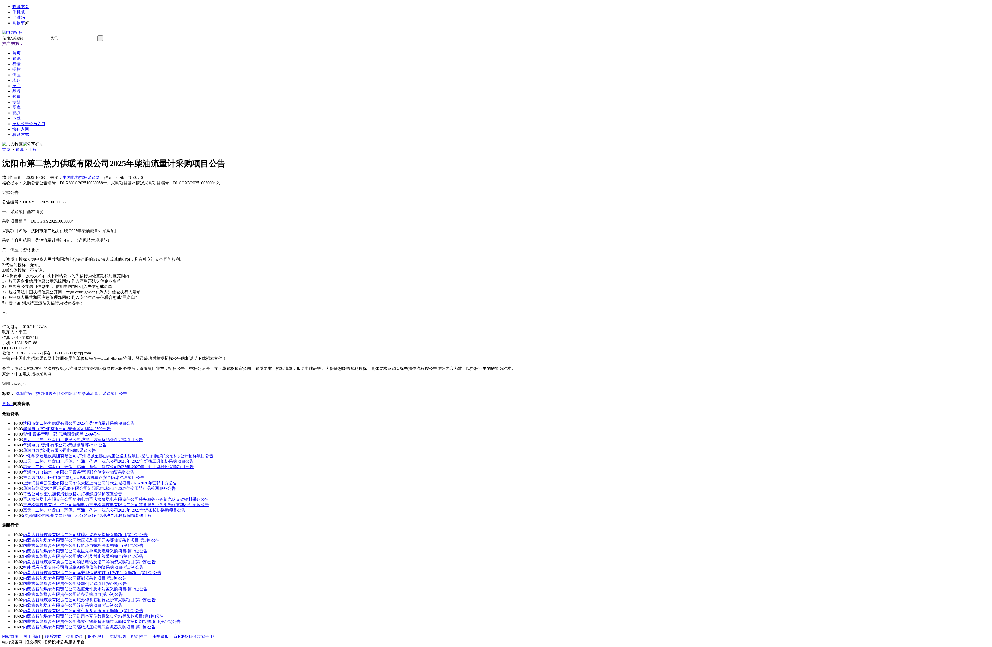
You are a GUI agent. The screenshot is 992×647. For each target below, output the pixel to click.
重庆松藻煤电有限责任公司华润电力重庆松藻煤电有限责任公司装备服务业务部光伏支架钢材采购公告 (116, 499)
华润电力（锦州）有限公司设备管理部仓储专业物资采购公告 (79, 472)
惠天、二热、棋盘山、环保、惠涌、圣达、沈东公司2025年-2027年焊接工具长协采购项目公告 (108, 461)
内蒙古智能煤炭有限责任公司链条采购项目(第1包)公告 (73, 594)
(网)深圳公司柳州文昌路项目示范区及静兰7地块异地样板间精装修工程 (87, 515)
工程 (32, 149)
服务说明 (96, 636)
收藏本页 (20, 6)
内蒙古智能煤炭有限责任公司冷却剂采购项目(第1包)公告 (75, 583)
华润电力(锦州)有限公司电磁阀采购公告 (59, 450)
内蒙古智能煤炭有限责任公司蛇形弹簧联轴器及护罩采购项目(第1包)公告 (89, 600)
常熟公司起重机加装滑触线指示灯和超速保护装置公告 (72, 494)
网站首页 (10, 636)
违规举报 (160, 636)
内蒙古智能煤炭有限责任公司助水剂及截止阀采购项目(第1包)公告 (83, 556)
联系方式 (53, 636)
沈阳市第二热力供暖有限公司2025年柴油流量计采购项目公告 (71, 393)
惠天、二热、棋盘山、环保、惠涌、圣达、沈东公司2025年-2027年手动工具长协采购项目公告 (108, 467)
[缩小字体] (10, 177)
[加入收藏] (12, 144)
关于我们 (32, 636)
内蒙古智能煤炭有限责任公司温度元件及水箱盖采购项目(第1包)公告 (85, 589)
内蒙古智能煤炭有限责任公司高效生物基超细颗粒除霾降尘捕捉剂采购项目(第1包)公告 (102, 621)
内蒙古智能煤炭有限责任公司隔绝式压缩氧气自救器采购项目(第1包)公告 (89, 627)
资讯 (19, 149)
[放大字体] (4, 177)
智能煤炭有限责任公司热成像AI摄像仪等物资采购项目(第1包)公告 (83, 567)
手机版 (18, 12)
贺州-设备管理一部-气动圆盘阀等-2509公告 (62, 434)
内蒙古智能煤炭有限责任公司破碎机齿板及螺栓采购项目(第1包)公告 (85, 534)
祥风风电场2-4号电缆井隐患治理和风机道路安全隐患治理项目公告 (83, 477)
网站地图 (117, 636)
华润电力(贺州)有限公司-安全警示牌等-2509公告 (67, 429)
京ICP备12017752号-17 (194, 636)
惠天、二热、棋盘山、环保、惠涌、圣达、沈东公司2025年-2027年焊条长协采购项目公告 (104, 510)
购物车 (18, 23)
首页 (6, 149)
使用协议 (74, 636)
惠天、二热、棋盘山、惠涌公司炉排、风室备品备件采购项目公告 (83, 439)
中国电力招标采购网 (81, 177)
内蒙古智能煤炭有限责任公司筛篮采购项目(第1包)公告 (73, 605)
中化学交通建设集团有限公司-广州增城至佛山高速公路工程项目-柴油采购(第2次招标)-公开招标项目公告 (118, 456)
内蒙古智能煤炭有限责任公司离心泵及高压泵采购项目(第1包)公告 (83, 610)
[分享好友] (33, 144)
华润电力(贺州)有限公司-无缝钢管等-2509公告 (65, 445)
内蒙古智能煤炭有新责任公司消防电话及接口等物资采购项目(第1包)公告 (89, 562)
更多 (7, 403)
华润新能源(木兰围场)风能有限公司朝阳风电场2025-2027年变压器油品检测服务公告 (99, 488)
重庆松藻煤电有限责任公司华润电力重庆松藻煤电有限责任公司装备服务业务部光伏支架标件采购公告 (116, 505)
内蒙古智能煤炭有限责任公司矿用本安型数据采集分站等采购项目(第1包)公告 (93, 616)
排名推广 (139, 636)
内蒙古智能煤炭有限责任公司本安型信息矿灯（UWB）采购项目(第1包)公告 (92, 572)
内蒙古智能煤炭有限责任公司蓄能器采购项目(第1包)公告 (75, 578)
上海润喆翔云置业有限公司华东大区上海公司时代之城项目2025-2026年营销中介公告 (100, 483)
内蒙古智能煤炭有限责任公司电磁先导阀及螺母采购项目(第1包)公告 (85, 551)
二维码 (18, 17)
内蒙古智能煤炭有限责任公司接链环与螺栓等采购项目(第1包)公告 (83, 545)
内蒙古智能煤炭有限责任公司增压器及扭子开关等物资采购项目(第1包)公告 (91, 540)
